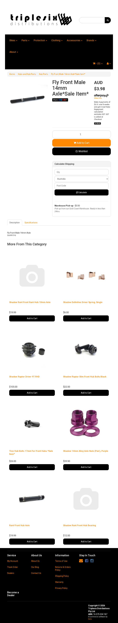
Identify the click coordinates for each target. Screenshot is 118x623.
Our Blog (35, 567)
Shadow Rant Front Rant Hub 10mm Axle (30, 302)
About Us (35, 561)
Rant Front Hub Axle (19, 525)
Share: (56, 100)
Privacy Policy (61, 588)
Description (14, 222)
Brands (91, 40)
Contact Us (36, 573)
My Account (12, 561)
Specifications (31, 222)
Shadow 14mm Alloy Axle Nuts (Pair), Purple (85, 451)
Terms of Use (61, 561)
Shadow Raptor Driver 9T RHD (24, 376)
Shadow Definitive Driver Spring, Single (82, 302)
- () (98, 63)
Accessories (74, 40)
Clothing (56, 40)
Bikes (12, 40)
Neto (90, 619)
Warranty (59, 582)
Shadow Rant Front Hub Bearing (79, 525)
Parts (25, 40)
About (13, 51)
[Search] (108, 20)
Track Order (12, 567)
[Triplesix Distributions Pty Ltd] (41, 18)
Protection (40, 40)
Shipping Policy (62, 576)
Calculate (82, 192)
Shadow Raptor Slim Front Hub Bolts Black (84, 376)
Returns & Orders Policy (63, 568)
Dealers (10, 573)
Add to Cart (82, 142)
